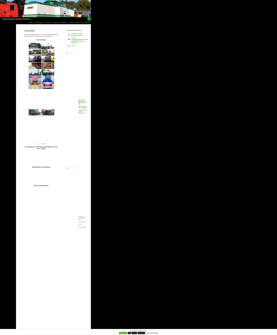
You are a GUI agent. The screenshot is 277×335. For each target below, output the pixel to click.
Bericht (80, 224)
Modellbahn (64, 22)
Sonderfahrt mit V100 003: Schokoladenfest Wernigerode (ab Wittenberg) (79, 41)
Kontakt (77, 22)
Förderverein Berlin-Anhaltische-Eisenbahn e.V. (16, 19)
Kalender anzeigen (71, 46)
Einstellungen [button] (141, 333)
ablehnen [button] (134, 333)
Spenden (72, 22)
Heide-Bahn (30, 22)
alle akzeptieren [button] (123, 333)
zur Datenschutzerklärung (151, 333)
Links (82, 22)
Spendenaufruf (82, 221)
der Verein (48, 22)
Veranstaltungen (39, 22)
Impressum (87, 22)
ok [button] (129, 333)
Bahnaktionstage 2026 (76, 35)
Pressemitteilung (82, 227)
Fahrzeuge (56, 22)
